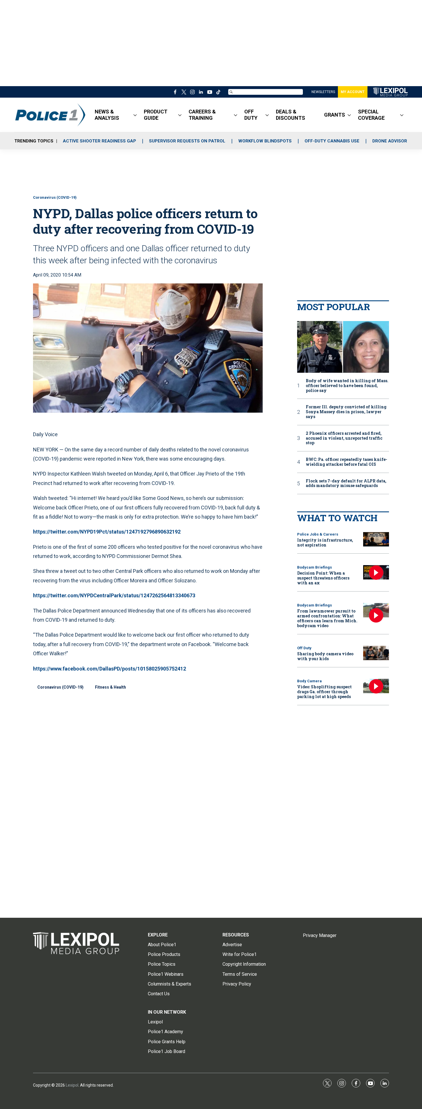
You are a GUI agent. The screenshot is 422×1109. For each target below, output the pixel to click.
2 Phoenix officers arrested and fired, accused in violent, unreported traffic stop (344, 438)
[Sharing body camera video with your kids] (376, 653)
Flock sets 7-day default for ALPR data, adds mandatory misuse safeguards (346, 483)
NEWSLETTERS (323, 92)
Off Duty (304, 648)
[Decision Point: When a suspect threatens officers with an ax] (376, 572)
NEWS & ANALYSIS (107, 115)
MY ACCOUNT (353, 92)
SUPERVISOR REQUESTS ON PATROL (187, 141)
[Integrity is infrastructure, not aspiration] (376, 539)
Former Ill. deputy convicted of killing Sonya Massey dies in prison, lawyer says (346, 412)
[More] (135, 115)
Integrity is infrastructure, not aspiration (325, 542)
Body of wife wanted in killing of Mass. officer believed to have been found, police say (347, 385)
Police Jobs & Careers (317, 534)
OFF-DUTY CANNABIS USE (332, 141)
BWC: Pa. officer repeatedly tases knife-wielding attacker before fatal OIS (346, 462)
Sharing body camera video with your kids (325, 656)
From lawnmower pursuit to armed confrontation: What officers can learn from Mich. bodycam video (327, 618)
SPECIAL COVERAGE (371, 115)
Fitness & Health (110, 687)
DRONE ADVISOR (389, 141)
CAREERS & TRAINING (202, 115)
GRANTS (334, 115)
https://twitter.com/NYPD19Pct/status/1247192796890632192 (107, 532)
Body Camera (309, 681)
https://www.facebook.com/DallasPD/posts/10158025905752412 (109, 669)
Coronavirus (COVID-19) (55, 197)
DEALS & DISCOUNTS (290, 115)
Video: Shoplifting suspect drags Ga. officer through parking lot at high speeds (324, 691)
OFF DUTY (251, 115)
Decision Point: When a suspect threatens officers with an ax (323, 578)
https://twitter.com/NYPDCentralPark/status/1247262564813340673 (114, 595)
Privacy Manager (319, 935)
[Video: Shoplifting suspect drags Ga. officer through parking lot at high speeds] (376, 686)
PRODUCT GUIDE (155, 115)
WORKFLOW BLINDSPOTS (265, 141)
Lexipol (72, 1085)
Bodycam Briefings (314, 567)
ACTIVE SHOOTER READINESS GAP (99, 141)
